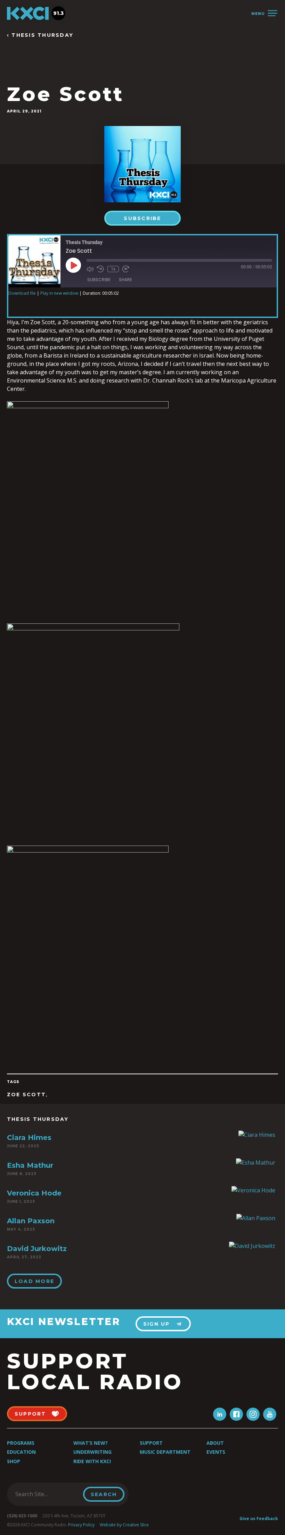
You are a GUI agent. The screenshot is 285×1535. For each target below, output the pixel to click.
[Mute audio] (90, 269)
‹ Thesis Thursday (40, 35)
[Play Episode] (73, 265)
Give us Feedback (258, 1518)
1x (113, 269)
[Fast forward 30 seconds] (125, 269)
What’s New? (90, 1443)
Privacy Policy (81, 1525)
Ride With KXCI (92, 1461)
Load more (34, 1281)
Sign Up (156, 1324)
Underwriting (92, 1452)
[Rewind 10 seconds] (100, 269)
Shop (13, 1461)
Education (21, 1452)
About (215, 1443)
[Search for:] (47, 1494)
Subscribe (142, 218)
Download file (22, 293)
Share (125, 280)
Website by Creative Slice (124, 1525)
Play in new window (59, 293)
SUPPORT (30, 1414)
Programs (20, 1443)
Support (151, 1443)
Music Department (165, 1452)
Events (215, 1452)
